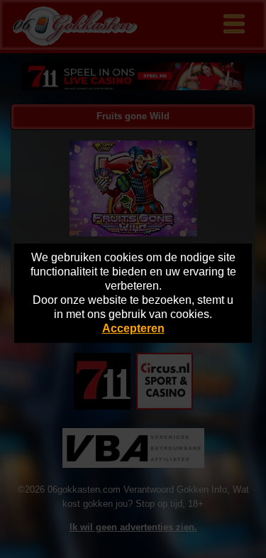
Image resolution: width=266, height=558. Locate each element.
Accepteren (133, 328)
